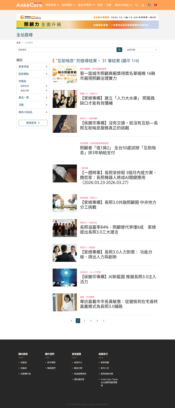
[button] (33, 66)
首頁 (18, 42)
